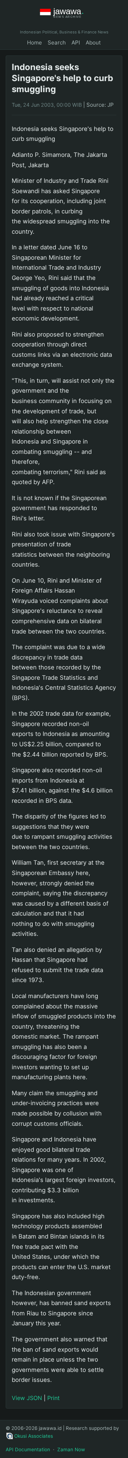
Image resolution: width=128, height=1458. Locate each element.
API (75, 42)
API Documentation (28, 1449)
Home (34, 42)
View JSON (27, 1397)
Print (53, 1397)
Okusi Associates (33, 1436)
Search (57, 42)
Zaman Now (71, 1449)
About (93, 42)
